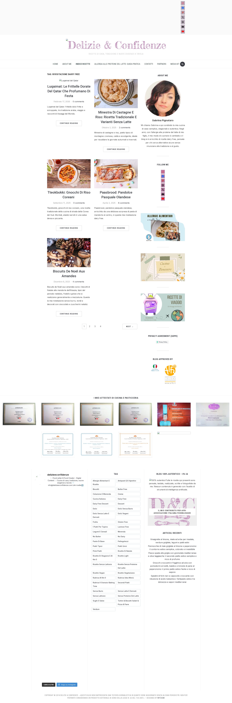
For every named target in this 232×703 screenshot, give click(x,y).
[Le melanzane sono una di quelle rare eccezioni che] (41, 662)
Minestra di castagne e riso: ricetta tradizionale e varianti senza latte (116, 117)
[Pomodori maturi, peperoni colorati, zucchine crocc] (66, 677)
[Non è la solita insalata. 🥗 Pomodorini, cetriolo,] (41, 569)
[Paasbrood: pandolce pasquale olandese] (116, 160)
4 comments (78, 281)
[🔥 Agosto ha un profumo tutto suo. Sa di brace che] (78, 655)
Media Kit (174, 64)
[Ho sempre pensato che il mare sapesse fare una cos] (53, 662)
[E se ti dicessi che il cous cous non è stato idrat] (53, 670)
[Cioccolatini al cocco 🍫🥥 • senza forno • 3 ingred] (78, 670)
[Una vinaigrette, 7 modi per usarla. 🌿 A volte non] (53, 492)
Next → (130, 326)
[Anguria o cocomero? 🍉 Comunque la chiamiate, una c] (66, 670)
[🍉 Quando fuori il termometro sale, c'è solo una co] (41, 670)
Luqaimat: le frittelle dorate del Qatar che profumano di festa (69, 91)
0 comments (78, 101)
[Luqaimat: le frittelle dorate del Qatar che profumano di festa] (68, 80)
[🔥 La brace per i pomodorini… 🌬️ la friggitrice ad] (53, 655)
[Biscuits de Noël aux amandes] (69, 239)
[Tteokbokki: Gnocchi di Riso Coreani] (69, 160)
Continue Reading (69, 123)
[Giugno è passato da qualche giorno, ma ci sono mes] (53, 677)
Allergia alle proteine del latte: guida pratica (117, 64)
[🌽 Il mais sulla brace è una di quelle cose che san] (78, 492)
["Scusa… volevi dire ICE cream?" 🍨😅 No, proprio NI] (66, 662)
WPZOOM (161, 698)
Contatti (148, 64)
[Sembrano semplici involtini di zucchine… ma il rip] (66, 492)
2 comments (124, 127)
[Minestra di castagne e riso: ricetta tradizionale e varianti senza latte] (116, 80)
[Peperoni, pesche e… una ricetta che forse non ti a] (41, 677)
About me (67, 64)
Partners (161, 64)
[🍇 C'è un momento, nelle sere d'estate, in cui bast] (66, 655)
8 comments (124, 203)
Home (55, 64)
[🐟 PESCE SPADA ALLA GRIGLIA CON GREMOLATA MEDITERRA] (41, 655)
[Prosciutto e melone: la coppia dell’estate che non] (78, 677)
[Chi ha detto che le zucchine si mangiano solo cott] (78, 662)
